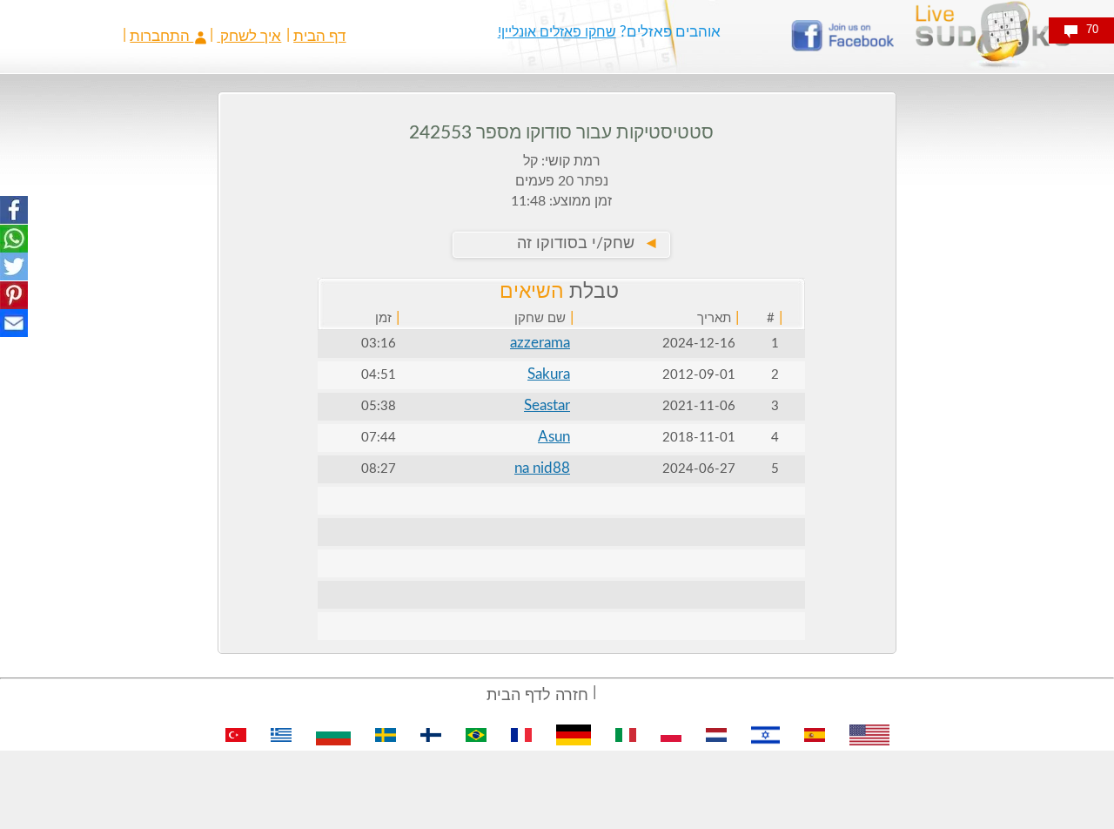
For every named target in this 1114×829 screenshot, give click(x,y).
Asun (554, 436)
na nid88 (542, 468)
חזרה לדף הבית (537, 696)
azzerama (540, 342)
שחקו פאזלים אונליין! (557, 32)
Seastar (547, 405)
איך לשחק (249, 36)
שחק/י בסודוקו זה (588, 244)
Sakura (548, 374)
